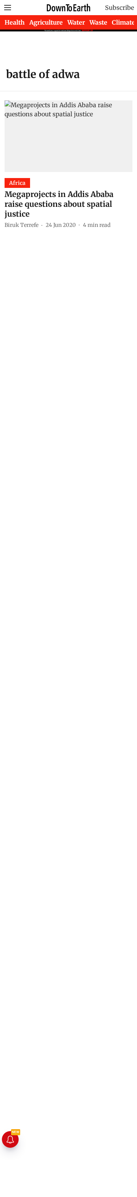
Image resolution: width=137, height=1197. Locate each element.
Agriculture (46, 22)
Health (15, 22)
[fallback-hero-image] (68, 136)
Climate (123, 22)
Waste (98, 22)
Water (76, 22)
